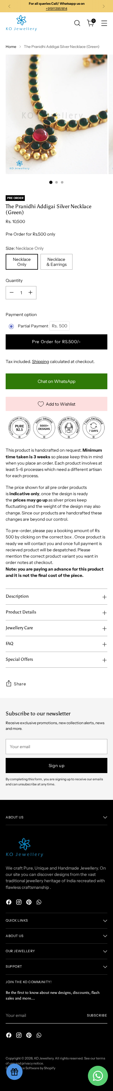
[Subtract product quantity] (11, 292)
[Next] (103, 6)
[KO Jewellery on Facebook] (9, 903)
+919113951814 (56, 9)
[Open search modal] (77, 23)
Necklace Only (22, 262)
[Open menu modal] (104, 23)
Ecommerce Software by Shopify (30, 1068)
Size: (25, 248)
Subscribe (97, 1015)
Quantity (14, 280)
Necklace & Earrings (56, 262)
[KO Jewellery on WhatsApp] (39, 903)
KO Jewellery (43, 1058)
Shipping (40, 361)
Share (20, 683)
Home (11, 46)
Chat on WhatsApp (56, 381)
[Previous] (9, 6)
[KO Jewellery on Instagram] (19, 903)
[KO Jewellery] (21, 23)
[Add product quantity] (30, 292)
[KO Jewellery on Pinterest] (29, 903)
